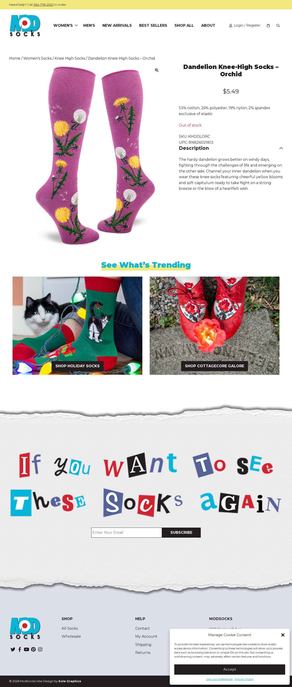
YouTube (26, 649)
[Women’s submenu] (76, 25)
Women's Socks (37, 58)
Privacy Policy (244, 679)
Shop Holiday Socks (77, 366)
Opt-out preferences (219, 679)
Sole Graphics (69, 681)
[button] (283, 635)
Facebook (19, 649)
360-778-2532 (43, 4)
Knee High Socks (70, 58)
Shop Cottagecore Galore (214, 366)
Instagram (40, 649)
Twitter (12, 649)
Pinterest (33, 649)
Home (14, 58)
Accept (229, 669)
